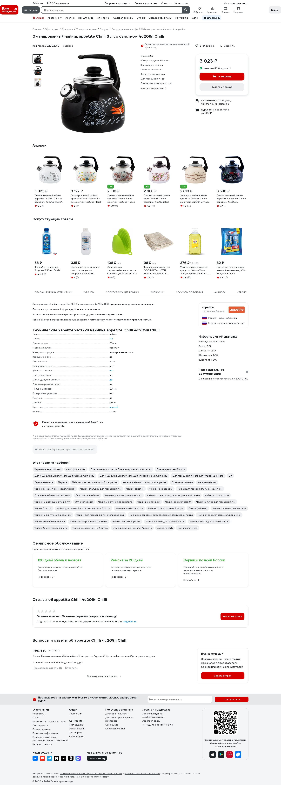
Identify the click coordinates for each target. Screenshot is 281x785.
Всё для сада (85, 17)
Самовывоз (111, 724)
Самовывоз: (208, 100)
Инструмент (55, 17)
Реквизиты (39, 713)
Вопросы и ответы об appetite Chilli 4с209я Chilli (80, 640)
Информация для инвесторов (49, 721)
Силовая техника (123, 17)
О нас (36, 717)
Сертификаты (40, 725)
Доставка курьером (116, 713)
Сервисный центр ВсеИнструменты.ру (153, 715)
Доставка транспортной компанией (119, 719)
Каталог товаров (42, 744)
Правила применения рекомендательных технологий (50, 739)
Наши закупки (76, 736)
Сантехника (181, 17)
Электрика (103, 17)
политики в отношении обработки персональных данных (91, 773)
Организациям (77, 728)
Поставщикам (76, 724)
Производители (41, 729)
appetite (208, 307)
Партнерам (75, 732)
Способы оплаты (115, 728)
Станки (141, 17)
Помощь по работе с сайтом (158, 724)
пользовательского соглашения (142, 773)
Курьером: (207, 109)
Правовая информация (45, 733)
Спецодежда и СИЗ (160, 17)
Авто (195, 17)
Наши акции (75, 713)
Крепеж (70, 17)
